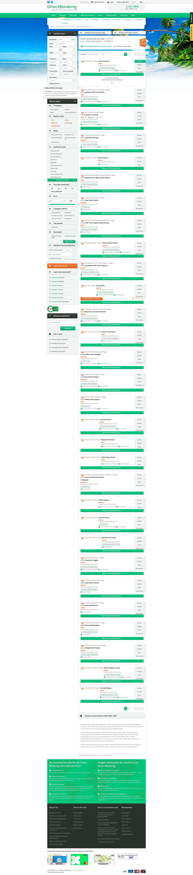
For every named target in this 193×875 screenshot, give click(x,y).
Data (51, 46)
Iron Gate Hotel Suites (90, 200)
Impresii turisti (111, 15)
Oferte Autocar (126, 831)
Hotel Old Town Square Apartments (95, 223)
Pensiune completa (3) (70, 138)
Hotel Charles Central (89, 115)
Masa (56, 131)
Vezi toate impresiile (123, 46)
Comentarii (139, 72)
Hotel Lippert (104, 500)
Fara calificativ (56, 191)
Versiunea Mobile (78, 870)
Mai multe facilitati (62, 180)
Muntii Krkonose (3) (70, 236)
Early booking (126, 813)
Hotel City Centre (108, 332)
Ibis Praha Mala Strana (90, 138)
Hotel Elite (100, 285)
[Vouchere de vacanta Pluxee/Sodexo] (79, 864)
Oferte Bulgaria (78, 813)
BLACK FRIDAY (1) (70, 215)
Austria (57, 297)
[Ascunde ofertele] (112, 84)
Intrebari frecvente (59, 343)
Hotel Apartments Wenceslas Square (95, 178)
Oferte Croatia (77, 825)
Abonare (67, 328)
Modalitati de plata (59, 351)
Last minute (125, 816)
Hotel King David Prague (90, 648)
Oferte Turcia (77, 819)
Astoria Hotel (103, 517)
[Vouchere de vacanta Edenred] (104, 865)
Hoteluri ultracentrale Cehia (95, 33)
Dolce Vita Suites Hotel (90, 583)
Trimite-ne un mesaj (55, 822)
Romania (58, 277)
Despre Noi (84, 2)
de (49, 254)
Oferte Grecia (77, 816)
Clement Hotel (105, 419)
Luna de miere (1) (56, 218)
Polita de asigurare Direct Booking (59, 833)
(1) (53, 120)
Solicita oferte (98, 2)
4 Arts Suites (103, 158)
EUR (133, 2)
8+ (59, 188)
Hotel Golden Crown (112, 668)
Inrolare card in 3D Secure (105, 842)
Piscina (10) (53, 159)
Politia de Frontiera (103, 820)
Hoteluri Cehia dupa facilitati (128, 33)
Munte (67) (68, 213)
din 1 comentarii (95, 117)
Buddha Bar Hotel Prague (91, 354)
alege (73, 39)
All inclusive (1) (55, 142)
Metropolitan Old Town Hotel (92, 92)
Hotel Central (104, 61)
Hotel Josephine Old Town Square (94, 265)
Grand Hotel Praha (110, 243)
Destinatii (73, 15)
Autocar (67, 109)
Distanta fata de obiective (64, 245)
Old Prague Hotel (108, 457)
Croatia (57, 293)
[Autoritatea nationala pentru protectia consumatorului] (128, 858)
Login (111, 2)
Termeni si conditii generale (57, 816)
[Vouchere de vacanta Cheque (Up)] (57, 864)
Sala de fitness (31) (55, 177)
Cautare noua (59, 33)
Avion (52, 112)
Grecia (57, 285)
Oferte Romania (78, 822)
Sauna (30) (53, 171)
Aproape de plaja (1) (56, 154)
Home (53, 15)
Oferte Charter (126, 828)
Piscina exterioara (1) (56, 165)
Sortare (83, 54)
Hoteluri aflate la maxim (55, 250)
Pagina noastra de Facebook (58, 841)
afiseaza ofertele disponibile (111, 74)
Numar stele (59, 116)
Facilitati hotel (60, 147)
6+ (72, 188)
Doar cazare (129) (56, 135)
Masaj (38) (53, 162)
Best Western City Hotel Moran (93, 312)
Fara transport (54, 109)
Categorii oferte (60, 209)
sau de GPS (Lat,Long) (55, 258)
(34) (56, 123)
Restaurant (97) (54, 151)
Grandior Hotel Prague (90, 377)
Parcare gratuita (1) (55, 157)
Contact (54, 20)
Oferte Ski (125, 825)
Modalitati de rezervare (60, 347)
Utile (100, 15)
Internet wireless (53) (56, 174)
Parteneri (124, 15)
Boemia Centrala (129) (56, 236)
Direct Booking (62, 7)
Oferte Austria (77, 828)
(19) (58, 126)
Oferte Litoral (126, 822)
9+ (52, 188)
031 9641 (133, 6)
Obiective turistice (87, 15)
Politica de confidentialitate (57, 819)
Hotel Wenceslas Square (90, 399)
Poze (139, 68)
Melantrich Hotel (108, 440)
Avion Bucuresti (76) (70, 112)
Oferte (139, 61)
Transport (58, 105)
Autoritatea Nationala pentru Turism (108, 839)
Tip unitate (58, 223)
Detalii (139, 65)
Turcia (57, 289)
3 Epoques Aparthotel (89, 605)
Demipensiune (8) (56, 138)
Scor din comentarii (61, 184)
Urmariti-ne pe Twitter (55, 844)
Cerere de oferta (60, 266)
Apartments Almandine (90, 625)
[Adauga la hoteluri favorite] (83, 62)
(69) (71, 123)
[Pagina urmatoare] (142, 54)
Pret (55, 196)
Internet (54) (53, 168)
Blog (133, 15)
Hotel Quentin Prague (89, 560)
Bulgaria (58, 281)
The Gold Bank (105, 688)
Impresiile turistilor (127, 834)
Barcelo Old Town (109, 538)
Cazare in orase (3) (56, 215)
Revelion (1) (68, 218)
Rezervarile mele (123, 2)
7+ (66, 188)
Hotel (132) (54, 227)
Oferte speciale (126, 819)
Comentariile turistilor (60, 339)
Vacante (63, 15)
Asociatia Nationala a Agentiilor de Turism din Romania (108, 824)
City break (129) (55, 213)
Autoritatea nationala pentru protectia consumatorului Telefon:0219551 (106, 815)
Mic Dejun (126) (69, 135)
